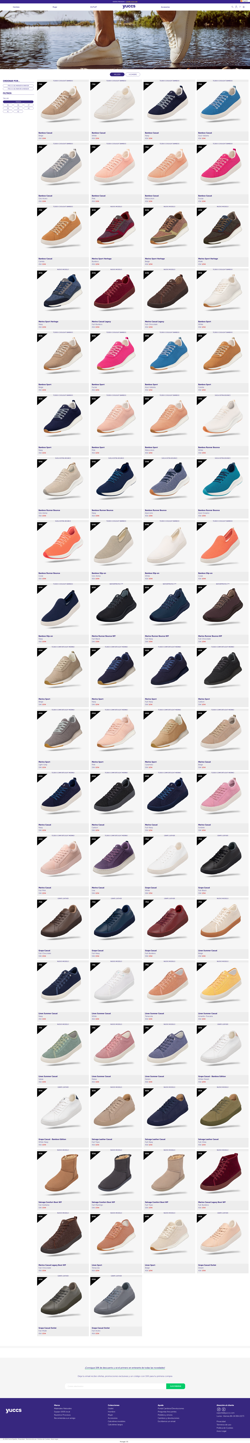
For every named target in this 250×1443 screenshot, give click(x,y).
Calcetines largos (115, 1424)
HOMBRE (133, 74)
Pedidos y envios (165, 1415)
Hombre (16, 7)
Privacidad (221, 1421)
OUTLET (93, 7)
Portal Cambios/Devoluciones (171, 1408)
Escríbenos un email (166, 1421)
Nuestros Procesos (62, 1415)
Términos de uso (224, 1424)
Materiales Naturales (63, 1408)
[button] (245, 1)
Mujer (55, 7)
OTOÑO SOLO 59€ (131, 2)
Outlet (110, 1408)
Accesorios (165, 7)
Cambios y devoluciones (168, 1418)
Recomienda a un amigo (64, 1418)
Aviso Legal (221, 1431)
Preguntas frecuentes (167, 1411)
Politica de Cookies (225, 1428)
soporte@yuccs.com (225, 1413)
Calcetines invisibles (116, 1421)
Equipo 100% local (62, 1411)
